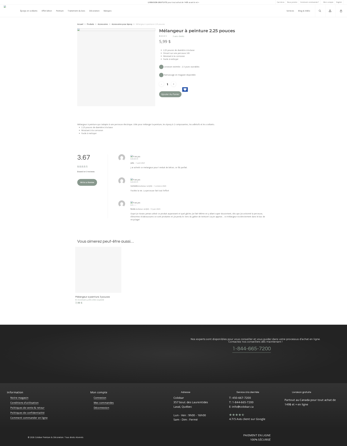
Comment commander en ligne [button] (29, 417)
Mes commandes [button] (104, 402)
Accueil (80, 24)
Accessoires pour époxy (122, 24)
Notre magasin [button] (19, 397)
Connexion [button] (100, 397)
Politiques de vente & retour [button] (27, 407)
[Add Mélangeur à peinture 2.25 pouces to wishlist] (185, 89)
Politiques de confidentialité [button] (27, 412)
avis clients (178, 36)
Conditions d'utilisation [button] (24, 402)
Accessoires (103, 24)
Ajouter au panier (170, 94)
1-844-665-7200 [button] (251, 348)
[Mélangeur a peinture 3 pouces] (98, 270)
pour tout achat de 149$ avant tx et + (173, 2)
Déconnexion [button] (101, 407)
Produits (90, 24)
